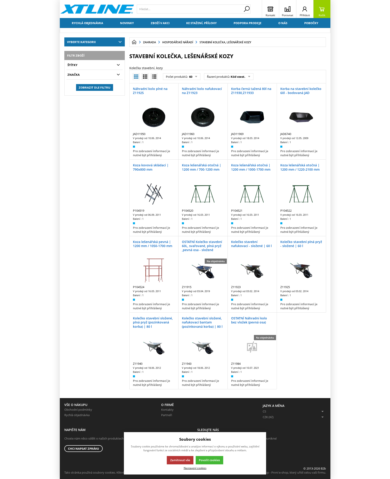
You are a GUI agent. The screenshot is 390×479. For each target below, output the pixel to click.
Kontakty (167, 410)
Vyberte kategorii (81, 42)
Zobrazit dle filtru (94, 87)
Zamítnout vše (180, 460)
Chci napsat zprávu (83, 449)
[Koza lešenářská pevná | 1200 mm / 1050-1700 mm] (154, 270)
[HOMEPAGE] (134, 42)
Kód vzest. (238, 77)
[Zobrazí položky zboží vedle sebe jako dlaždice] (145, 76)
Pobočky (311, 23)
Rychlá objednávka (87, 23)
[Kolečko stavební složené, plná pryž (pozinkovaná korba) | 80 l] (154, 347)
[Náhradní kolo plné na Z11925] (154, 117)
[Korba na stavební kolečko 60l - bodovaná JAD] (301, 117)
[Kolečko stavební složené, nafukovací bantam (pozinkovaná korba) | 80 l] (203, 347)
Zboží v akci (160, 23)
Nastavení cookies (195, 468)
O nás (282, 23)
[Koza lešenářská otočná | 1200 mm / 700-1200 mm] (203, 193)
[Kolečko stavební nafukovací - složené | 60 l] (252, 270)
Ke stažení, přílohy (201, 23)
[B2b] (97, 9)
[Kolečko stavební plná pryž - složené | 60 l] (301, 270)
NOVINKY (127, 23)
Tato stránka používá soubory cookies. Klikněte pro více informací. (108, 472)
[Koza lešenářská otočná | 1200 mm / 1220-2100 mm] (301, 193)
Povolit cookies (209, 460)
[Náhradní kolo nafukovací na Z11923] (203, 117)
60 (190, 77)
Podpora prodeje (247, 23)
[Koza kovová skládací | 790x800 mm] (154, 193)
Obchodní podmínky (78, 410)
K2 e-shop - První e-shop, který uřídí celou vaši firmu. (291, 472)
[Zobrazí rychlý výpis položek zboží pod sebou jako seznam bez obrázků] (154, 76)
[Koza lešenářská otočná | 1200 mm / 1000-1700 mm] (252, 193)
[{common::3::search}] (246, 9)
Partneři (166, 415)
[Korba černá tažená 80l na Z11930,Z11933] (252, 117)
